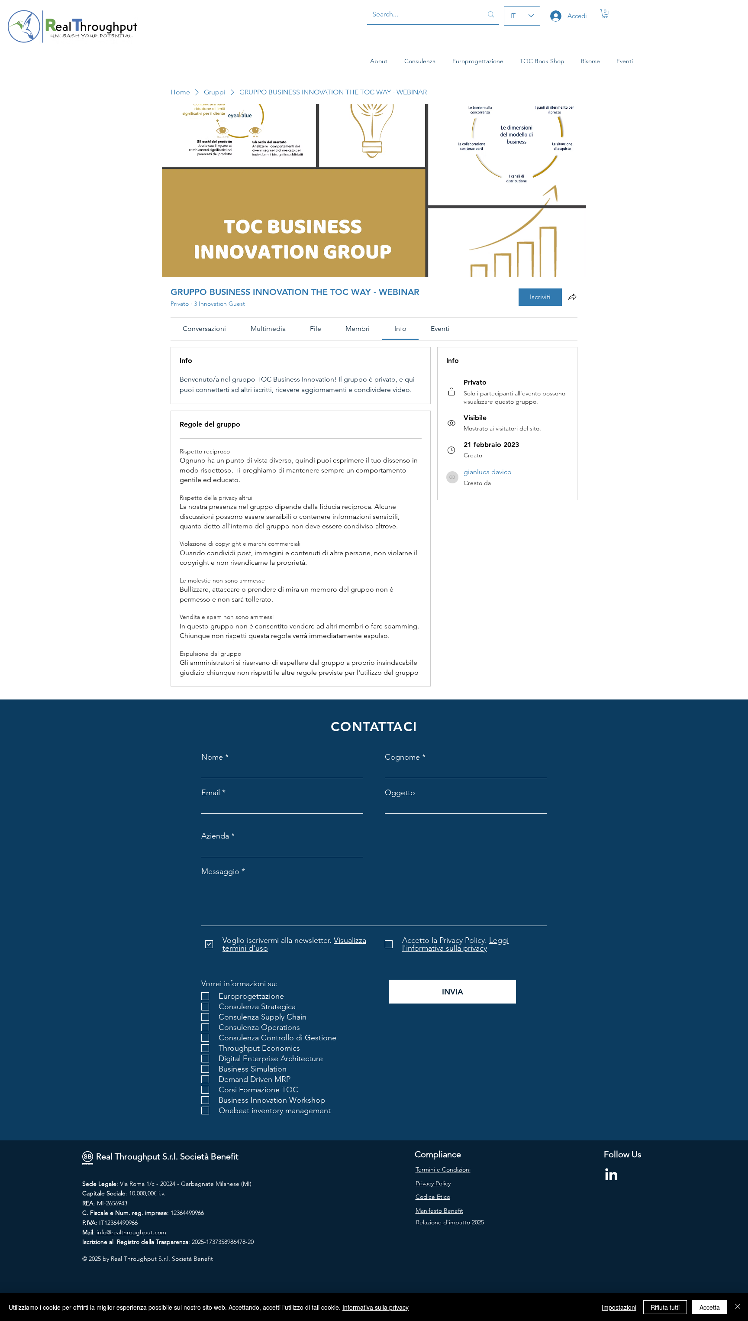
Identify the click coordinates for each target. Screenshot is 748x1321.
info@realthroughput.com (131, 1232)
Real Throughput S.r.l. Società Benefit (167, 1156)
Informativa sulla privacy (375, 1307)
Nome (212, 757)
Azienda (215, 836)
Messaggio (220, 871)
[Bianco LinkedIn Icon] (611, 1174)
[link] (204, 328)
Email (210, 792)
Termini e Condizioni (443, 1169)
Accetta (710, 1307)
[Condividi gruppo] (572, 296)
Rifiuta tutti (665, 1307)
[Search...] (491, 14)
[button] (605, 13)
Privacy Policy (433, 1183)
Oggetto (400, 792)
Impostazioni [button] (619, 1307)
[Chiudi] (737, 1307)
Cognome (402, 757)
